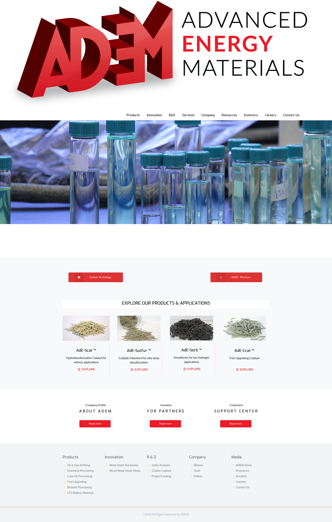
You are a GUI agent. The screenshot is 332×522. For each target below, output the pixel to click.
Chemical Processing (80, 470)
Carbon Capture (161, 470)
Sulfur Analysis (161, 465)
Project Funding (161, 476)
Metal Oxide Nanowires (123, 465)
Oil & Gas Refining (78, 465)
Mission (198, 465)
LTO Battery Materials (80, 492)
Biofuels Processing (79, 487)
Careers (241, 481)
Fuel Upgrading (76, 481)
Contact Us (243, 487)
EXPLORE (88, 369)
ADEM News (244, 465)
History (198, 476)
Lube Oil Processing (79, 476)
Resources (242, 470)
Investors (241, 476)
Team (197, 470)
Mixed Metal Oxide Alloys (124, 470)
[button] (5, 172)
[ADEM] (159, 55)
